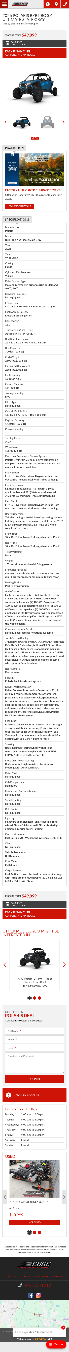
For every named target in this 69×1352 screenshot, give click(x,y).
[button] (5, 122)
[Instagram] (38, 1295)
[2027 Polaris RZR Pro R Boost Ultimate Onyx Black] (34, 958)
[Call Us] (65, 4)
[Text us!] (56, 1345)
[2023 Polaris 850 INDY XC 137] (34, 1179)
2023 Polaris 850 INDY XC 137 (28, 1201)
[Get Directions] (56, 4)
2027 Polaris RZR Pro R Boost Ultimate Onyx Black (34, 980)
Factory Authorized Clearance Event (32, 190)
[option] (34, 87)
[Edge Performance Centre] (26, 4)
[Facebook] (30, 1295)
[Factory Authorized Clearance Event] (34, 169)
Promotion (14, 147)
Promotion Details (20, 206)
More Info (34, 1222)
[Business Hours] (48, 4)
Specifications (17, 219)
